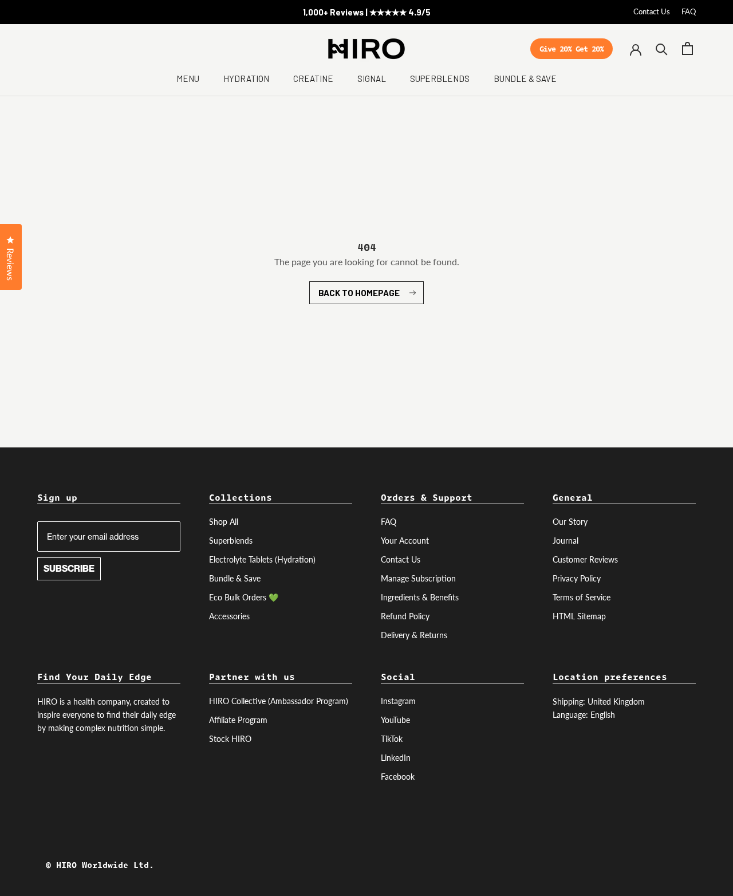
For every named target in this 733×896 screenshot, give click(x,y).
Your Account (405, 540)
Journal (565, 540)
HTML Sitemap (579, 616)
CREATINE (313, 78)
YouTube (395, 720)
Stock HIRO (230, 739)
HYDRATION (246, 78)
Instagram (398, 701)
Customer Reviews (585, 559)
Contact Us (651, 11)
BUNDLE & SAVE (525, 78)
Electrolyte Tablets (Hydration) (262, 559)
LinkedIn (396, 758)
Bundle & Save (235, 578)
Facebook (398, 776)
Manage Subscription (418, 578)
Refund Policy (405, 616)
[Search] (662, 48)
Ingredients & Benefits (420, 597)
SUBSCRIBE (69, 568)
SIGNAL (371, 78)
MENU (187, 78)
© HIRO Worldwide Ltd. (100, 865)
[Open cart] (687, 48)
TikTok (392, 739)
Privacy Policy (577, 578)
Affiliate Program (238, 720)
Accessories (229, 616)
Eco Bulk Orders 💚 (243, 597)
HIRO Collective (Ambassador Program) (278, 701)
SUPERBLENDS (440, 78)
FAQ (688, 11)
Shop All (223, 521)
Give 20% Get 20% (571, 51)
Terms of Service (581, 597)
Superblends (231, 540)
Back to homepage (359, 293)
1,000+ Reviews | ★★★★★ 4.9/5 (367, 12)
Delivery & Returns (414, 635)
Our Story (570, 521)
